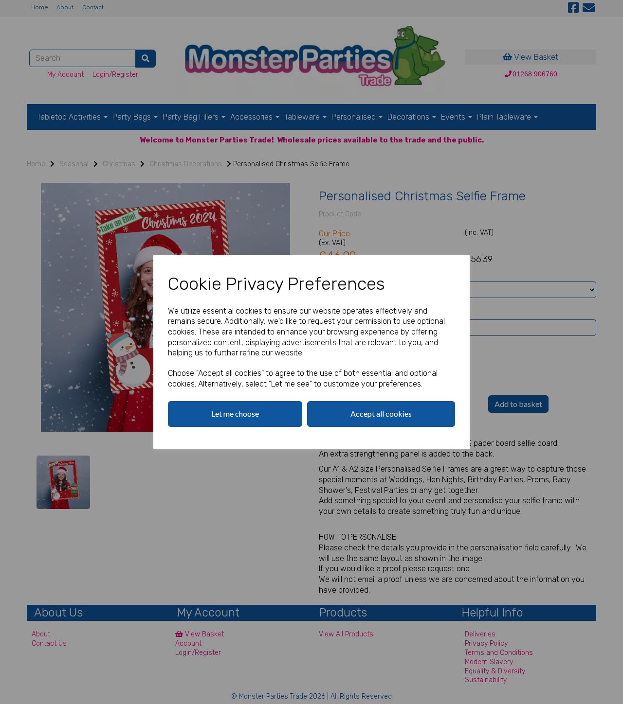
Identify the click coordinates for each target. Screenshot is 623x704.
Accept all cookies (381, 413)
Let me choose (235, 413)
